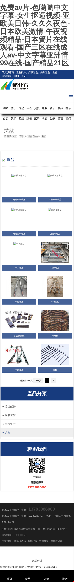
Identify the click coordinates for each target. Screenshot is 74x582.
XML (24, 76)
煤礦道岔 (9, 415)
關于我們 (13, 113)
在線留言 (60, 113)
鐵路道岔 (9, 423)
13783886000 (41, 509)
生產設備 (29, 113)
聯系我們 (68, 113)
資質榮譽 (37, 113)
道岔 (42, 135)
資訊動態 (52, 113)
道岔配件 (9, 406)
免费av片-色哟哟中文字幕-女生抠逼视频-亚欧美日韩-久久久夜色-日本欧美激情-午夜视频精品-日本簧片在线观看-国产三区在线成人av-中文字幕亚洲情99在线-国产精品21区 (35, 35)
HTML (16, 76)
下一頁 (38, 380)
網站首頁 (5, 113)
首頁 (21, 135)
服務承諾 (44, 113)
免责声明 (37, 560)
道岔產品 (21, 113)
